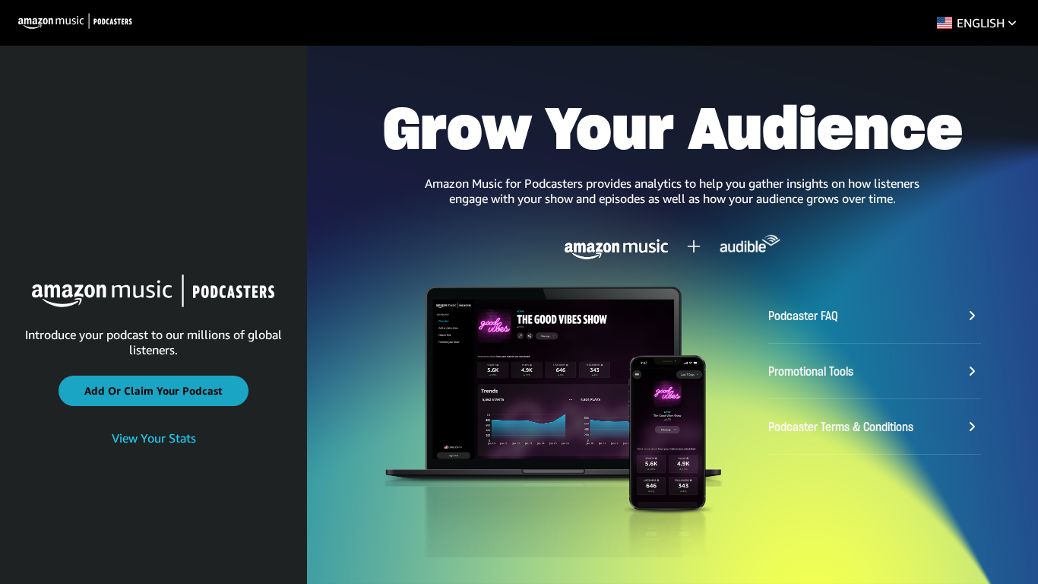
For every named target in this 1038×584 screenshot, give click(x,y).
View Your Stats (154, 438)
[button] (153, 391)
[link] (154, 438)
